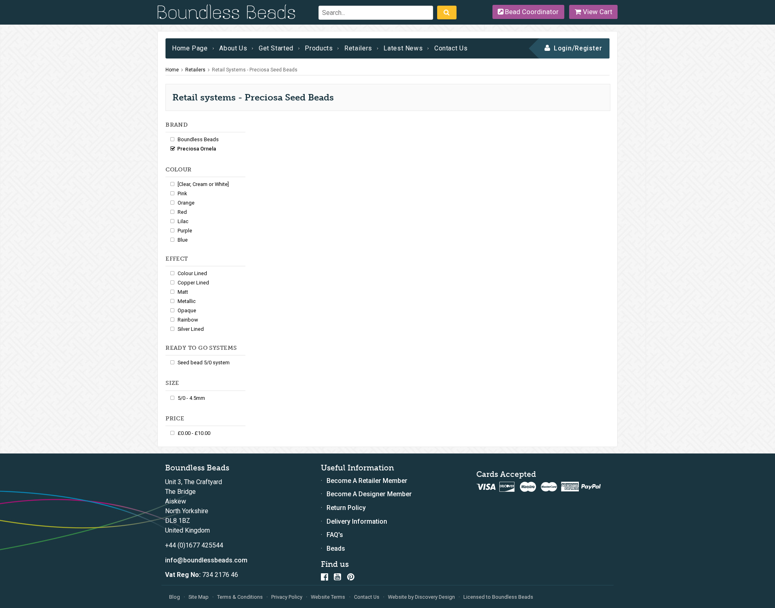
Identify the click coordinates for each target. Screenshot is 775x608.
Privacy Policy (286, 597)
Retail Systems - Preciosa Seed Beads (254, 70)
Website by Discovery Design (421, 597)
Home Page (190, 48)
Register (589, 48)
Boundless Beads (198, 139)
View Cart (596, 12)
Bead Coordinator (531, 12)
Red (182, 212)
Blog (174, 597)
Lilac (183, 221)
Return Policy (346, 508)
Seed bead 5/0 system (204, 362)
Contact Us (450, 48)
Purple (185, 231)
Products (319, 48)
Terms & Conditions (240, 597)
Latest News (403, 48)
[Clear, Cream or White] (203, 184)
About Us (233, 48)
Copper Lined (193, 283)
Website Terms (328, 597)
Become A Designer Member (369, 494)
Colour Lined (192, 273)
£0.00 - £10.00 (194, 433)
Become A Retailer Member (367, 481)
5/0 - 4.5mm (191, 398)
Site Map (199, 597)
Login (563, 48)
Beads (336, 548)
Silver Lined (191, 329)
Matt (183, 292)
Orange (186, 203)
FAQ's (335, 535)
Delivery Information (357, 521)
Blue (183, 240)
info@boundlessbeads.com (206, 560)
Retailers (358, 48)
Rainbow (188, 320)
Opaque (187, 310)
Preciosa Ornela (196, 149)
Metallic (187, 301)
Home (172, 70)
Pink (182, 193)
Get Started (276, 48)
